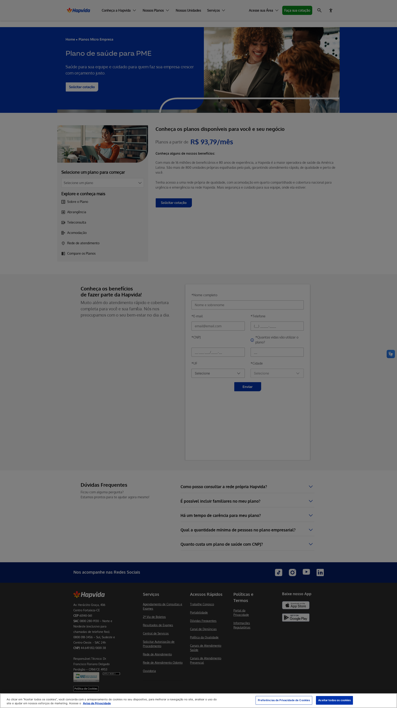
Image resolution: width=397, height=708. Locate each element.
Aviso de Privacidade (97, 703)
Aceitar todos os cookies (334, 700)
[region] (198, 700)
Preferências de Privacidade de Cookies (284, 700)
